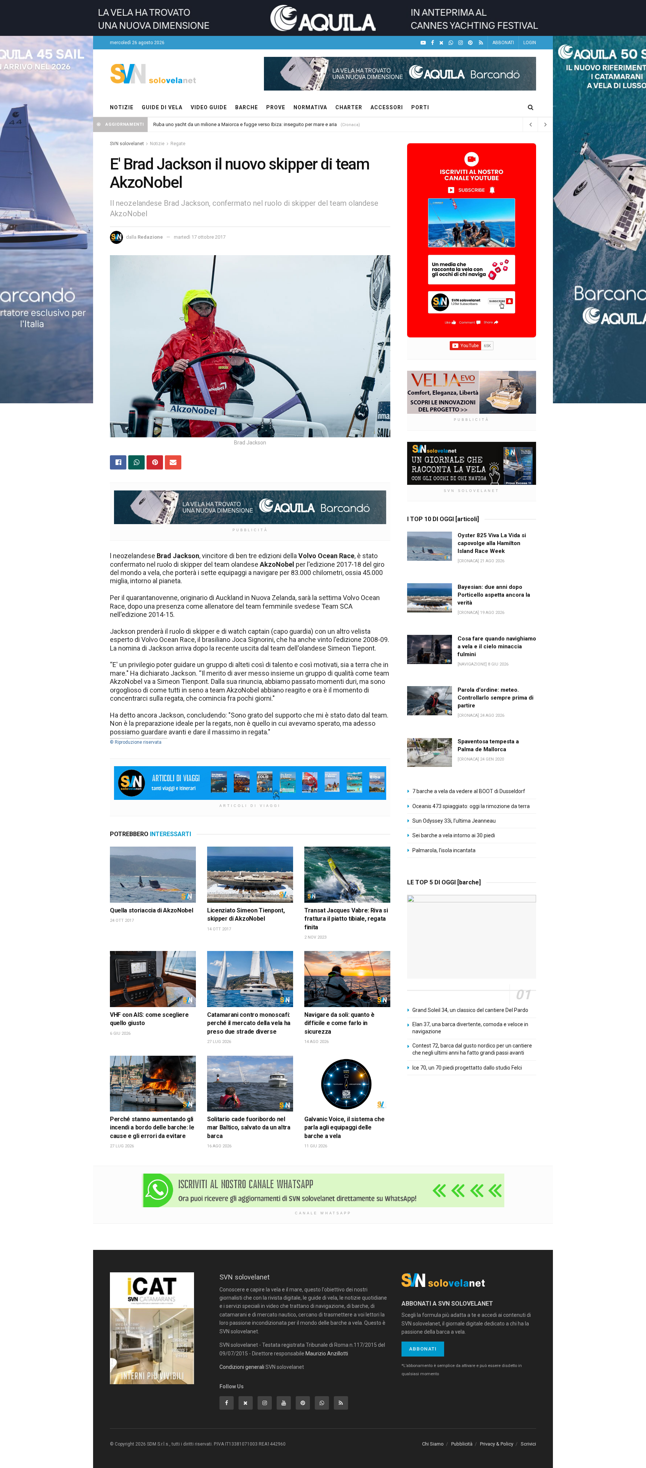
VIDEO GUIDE (209, 107)
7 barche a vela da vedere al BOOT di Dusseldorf (468, 791)
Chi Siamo (433, 1444)
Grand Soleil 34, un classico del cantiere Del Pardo (470, 1010)
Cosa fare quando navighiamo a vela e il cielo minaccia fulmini (497, 646)
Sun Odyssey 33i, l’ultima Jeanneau (454, 821)
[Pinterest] (470, 43)
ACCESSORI (386, 107)
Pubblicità (462, 1444)
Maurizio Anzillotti (326, 1354)
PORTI (420, 107)
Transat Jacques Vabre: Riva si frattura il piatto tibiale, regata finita (346, 919)
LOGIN (529, 42)
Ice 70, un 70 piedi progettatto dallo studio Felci (467, 1068)
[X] (441, 43)
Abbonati (423, 1349)
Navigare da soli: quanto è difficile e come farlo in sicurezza (339, 1023)
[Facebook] (432, 43)
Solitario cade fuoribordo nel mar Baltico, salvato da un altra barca (248, 1128)
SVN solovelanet (127, 143)
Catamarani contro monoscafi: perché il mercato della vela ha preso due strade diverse (248, 1023)
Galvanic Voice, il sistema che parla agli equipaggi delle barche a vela (344, 1128)
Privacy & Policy (496, 1444)
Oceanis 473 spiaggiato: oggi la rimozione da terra (471, 806)
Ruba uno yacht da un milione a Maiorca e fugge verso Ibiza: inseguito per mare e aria (245, 124)
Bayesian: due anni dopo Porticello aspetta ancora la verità (494, 595)
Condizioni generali (241, 1367)
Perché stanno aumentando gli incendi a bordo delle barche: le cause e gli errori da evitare (152, 1128)
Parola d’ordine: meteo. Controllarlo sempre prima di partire (495, 697)
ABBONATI (503, 42)
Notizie (157, 143)
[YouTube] (423, 43)
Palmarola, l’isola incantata (444, 850)
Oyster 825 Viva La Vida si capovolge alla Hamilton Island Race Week (492, 543)
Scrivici (528, 1444)
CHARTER (348, 107)
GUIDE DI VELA (162, 107)
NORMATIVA (310, 107)
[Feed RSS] (481, 43)
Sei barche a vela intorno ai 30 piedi (453, 835)
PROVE (275, 107)
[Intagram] (460, 43)
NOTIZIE (121, 107)
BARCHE (246, 107)
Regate (177, 143)
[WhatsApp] (451, 43)
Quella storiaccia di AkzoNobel (151, 910)
